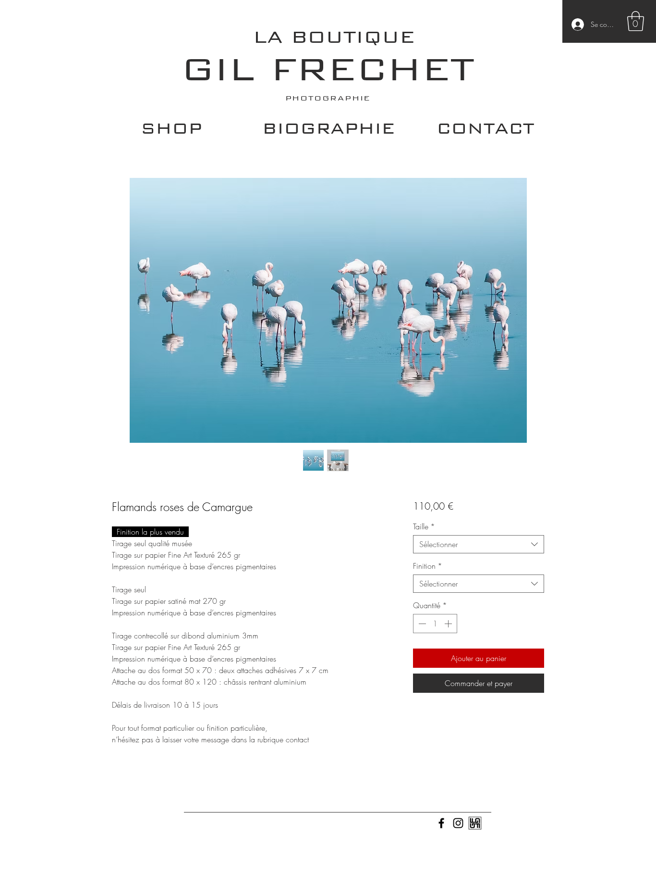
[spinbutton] (435, 623)
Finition (427, 566)
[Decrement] (421, 623)
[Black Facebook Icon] (441, 823)
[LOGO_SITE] (475, 823)
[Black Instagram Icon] (458, 823)
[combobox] (478, 544)
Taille (424, 526)
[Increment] (449, 623)
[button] (635, 21)
